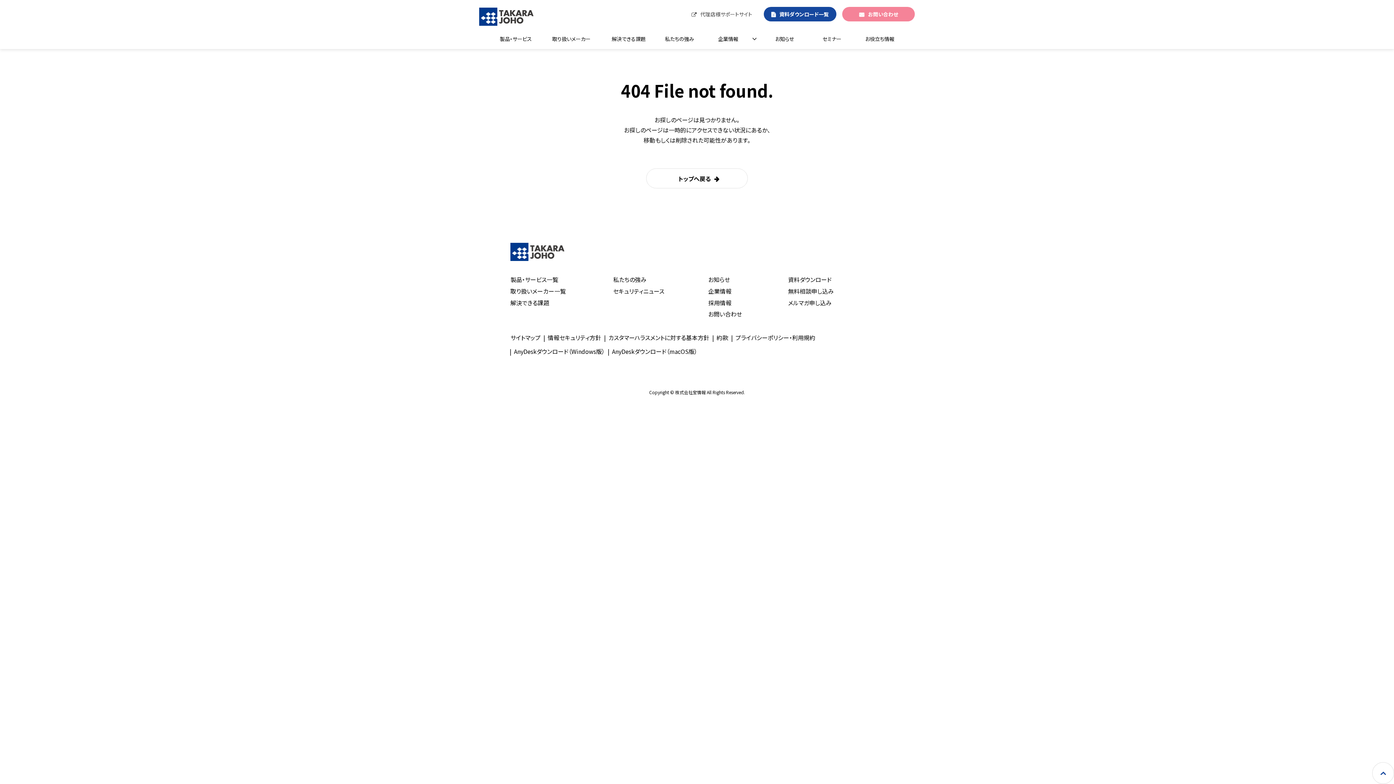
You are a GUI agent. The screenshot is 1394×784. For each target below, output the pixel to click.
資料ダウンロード (810, 279)
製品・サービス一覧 (534, 279)
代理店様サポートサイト (726, 14)
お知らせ (784, 38)
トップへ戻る (694, 178)
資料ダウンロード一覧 (804, 14)
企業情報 (728, 38)
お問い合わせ (883, 14)
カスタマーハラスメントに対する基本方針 (658, 337)
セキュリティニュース (638, 291)
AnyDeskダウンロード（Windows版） (559, 351)
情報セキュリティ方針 (574, 337)
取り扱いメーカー (571, 38)
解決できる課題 (629, 38)
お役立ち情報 (879, 38)
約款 (722, 337)
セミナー (832, 38)
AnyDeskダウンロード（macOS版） (654, 351)
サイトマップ (525, 337)
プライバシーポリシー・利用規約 (775, 337)
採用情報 (719, 302)
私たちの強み (679, 38)
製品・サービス (516, 38)
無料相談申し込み (811, 291)
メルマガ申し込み (810, 302)
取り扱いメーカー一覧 (538, 291)
